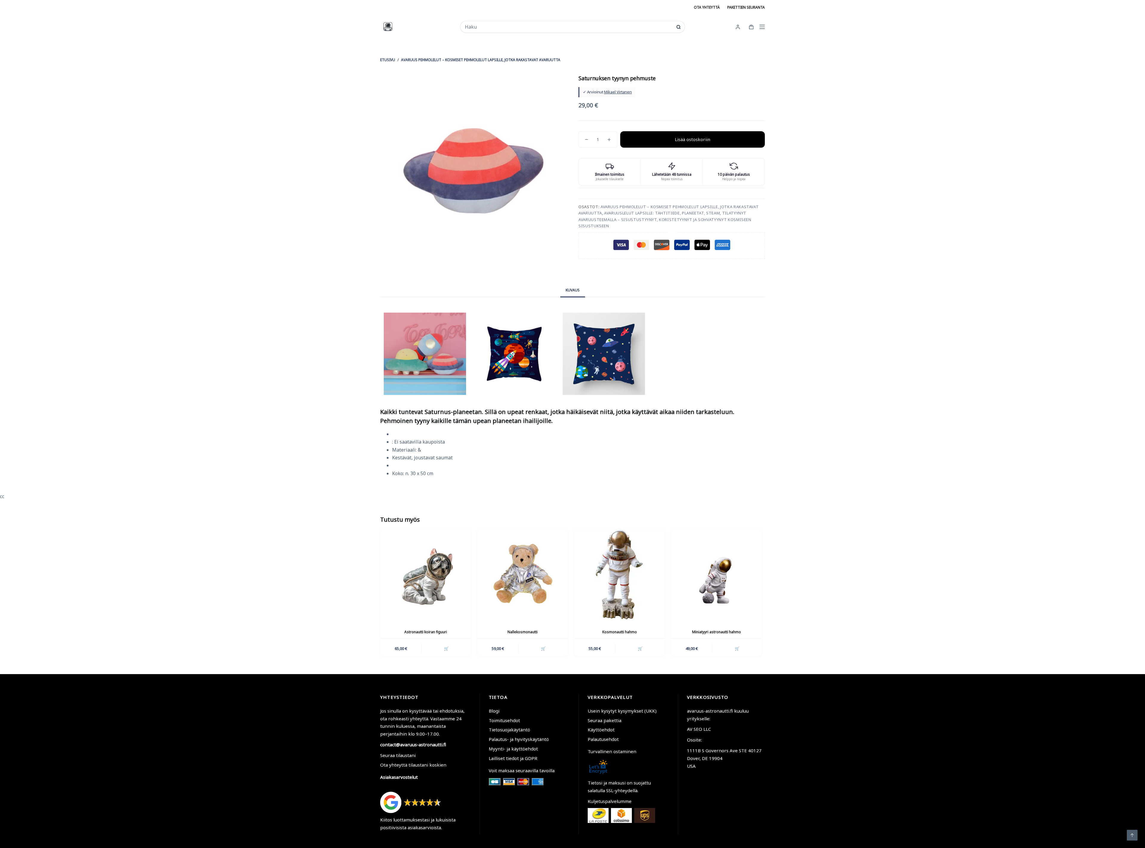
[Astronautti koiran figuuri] (425, 574)
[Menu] (762, 27)
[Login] (738, 27)
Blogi (494, 711)
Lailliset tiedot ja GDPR (513, 758)
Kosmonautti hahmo (619, 631)
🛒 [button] (446, 648)
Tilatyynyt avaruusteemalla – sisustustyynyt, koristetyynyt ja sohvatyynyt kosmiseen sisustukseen (664, 219)
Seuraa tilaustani (398, 755)
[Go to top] (1132, 835)
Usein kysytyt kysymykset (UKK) (622, 711)
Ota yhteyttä (707, 7)
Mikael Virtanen (618, 92)
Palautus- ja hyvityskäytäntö (519, 739)
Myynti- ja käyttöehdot (513, 749)
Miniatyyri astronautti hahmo (716, 631)
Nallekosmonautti (522, 631)
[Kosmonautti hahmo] (619, 574)
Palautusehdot (603, 739)
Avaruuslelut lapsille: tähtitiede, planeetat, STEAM (662, 213)
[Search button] (678, 27)
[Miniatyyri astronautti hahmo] (716, 574)
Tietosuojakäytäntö (509, 730)
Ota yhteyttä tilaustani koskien (413, 765)
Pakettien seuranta (746, 7)
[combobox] (568, 27)
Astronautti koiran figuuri (425, 631)
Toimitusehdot (504, 720)
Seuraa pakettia (604, 720)
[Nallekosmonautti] (522, 574)
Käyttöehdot (601, 730)
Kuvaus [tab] (573, 290)
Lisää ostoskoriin (692, 139)
